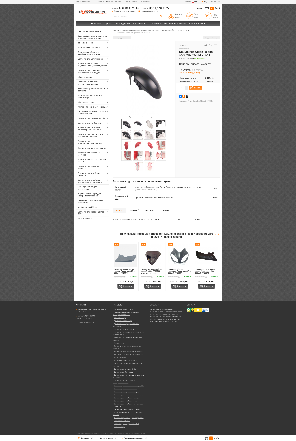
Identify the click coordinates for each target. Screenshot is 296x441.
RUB (191, 2)
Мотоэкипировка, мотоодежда (92, 107)
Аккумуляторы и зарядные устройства (90, 201)
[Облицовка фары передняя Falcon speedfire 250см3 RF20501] (179, 255)
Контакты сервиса (130, 2)
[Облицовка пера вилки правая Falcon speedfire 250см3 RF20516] (125, 255)
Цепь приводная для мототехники (87, 188)
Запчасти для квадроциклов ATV (91, 213)
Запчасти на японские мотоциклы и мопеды (88, 83)
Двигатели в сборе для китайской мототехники (89, 53)
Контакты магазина (113, 2)
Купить (197, 88)
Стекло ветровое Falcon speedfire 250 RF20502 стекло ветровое (151, 271)
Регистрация (215, 2)
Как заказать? (98, 2)
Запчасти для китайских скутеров (89, 174)
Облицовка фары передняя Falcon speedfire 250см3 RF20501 (179, 271)
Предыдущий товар (122, 38)
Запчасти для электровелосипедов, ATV (90, 142)
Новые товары (85, 218)
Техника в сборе (85, 43)
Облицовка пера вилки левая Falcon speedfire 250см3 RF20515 (205, 271)
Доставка (150, 211)
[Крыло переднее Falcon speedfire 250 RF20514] (144, 80)
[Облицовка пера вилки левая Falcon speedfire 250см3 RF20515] (206, 255)
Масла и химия (85, 77)
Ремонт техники (146, 2)
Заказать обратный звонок (124, 11)
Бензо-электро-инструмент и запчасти (91, 89)
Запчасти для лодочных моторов (89, 153)
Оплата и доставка (83, 2)
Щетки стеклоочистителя (89, 31)
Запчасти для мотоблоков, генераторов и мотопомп (90, 128)
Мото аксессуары (86, 102)
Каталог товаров (102, 23)
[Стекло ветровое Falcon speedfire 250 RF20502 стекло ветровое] (152, 255)
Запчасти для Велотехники (90, 59)
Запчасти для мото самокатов (92, 148)
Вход (205, 2)
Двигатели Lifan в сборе (89, 47)
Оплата (165, 211)
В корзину (127, 286)
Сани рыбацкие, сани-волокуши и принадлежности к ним (92, 37)
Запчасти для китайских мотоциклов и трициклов (90, 181)
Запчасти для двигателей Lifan (92, 118)
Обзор (119, 211)
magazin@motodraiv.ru (149, 11)
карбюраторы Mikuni (87, 207)
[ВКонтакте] (180, 96)
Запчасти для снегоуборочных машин (92, 160)
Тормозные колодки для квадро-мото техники (89, 194)
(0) (125, 277)
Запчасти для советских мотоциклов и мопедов (89, 71)
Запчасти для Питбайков (89, 123)
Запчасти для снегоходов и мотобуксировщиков (90, 135)
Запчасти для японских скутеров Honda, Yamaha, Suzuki (92, 64)
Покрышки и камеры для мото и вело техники (92, 112)
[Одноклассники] (183, 96)
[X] (187, 96)
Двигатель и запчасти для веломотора (90, 96)
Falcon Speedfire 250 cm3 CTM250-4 (201, 101)
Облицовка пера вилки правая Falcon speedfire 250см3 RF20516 (124, 271)
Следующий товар (211, 38)
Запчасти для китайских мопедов (89, 167)
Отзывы (134, 210)
